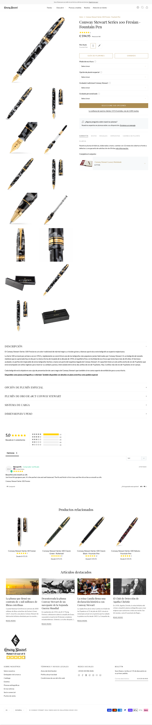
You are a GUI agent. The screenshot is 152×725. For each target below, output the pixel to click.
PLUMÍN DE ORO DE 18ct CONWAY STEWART (33, 396)
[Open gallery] (38, 50)
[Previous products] (7, 533)
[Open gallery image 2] (20, 103)
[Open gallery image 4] (20, 138)
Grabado (131, 56)
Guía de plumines (96, 56)
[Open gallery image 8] (20, 209)
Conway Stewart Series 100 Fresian (18, 481)
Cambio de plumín (131, 136)
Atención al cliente (100, 8)
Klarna (82, 141)
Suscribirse (142, 678)
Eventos (7, 682)
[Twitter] (86, 675)
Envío (94, 136)
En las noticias (9, 689)
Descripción (14, 346)
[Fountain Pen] (93, 45)
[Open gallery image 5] (56, 138)
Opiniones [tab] (10, 453)
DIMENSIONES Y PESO (18, 413)
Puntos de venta (10, 696)
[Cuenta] (138, 7)
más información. (122, 148)
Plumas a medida (75, 8)
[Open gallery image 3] (56, 103)
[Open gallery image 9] (56, 209)
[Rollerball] (99, 45)
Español (18, 710)
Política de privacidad (49, 674)
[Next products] (145, 533)
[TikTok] (90, 675)
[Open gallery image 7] (56, 174)
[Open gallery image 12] (20, 280)
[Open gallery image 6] (20, 174)
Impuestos (115, 136)
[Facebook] (82, 675)
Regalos (103, 136)
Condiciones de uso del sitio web (53, 678)
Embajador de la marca (12, 674)
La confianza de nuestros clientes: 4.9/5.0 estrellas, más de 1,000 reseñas (114, 111)
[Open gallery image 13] (56, 280)
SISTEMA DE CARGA (17, 405)
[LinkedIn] (100, 675)
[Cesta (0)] (147, 7)
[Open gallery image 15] (56, 315)
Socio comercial (10, 692)
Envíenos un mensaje (127, 125)
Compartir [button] (11, 486)
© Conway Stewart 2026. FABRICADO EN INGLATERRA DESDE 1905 (53, 710)
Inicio (81, 17)
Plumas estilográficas (11, 685)
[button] (141, 486)
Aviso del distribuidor (49, 671)
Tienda (49, 8)
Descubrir (60, 8)
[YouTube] (97, 675)
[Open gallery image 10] (20, 245)
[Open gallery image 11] (56, 245)
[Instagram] (79, 675)
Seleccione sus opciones (114, 105)
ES (6, 710)
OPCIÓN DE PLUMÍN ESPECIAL (24, 387)
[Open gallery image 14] (20, 315)
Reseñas (87, 8)
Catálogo (7, 678)
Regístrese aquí (93, 2)
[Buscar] (142, 7)
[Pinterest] (93, 675)
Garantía (83, 136)
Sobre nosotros (9, 671)
